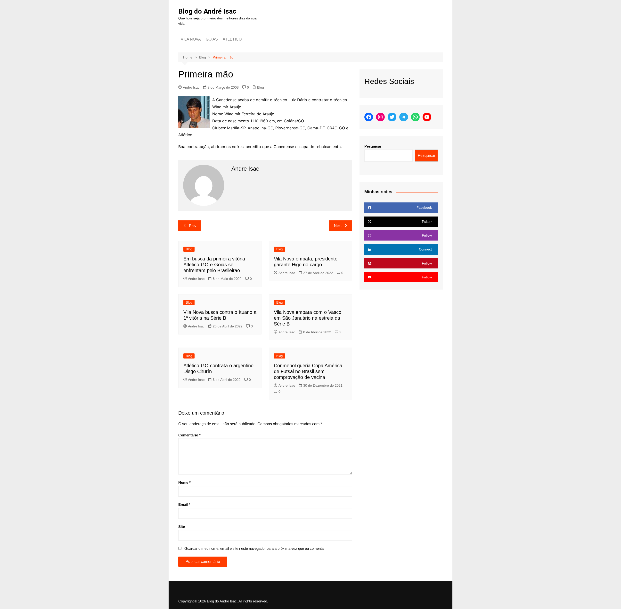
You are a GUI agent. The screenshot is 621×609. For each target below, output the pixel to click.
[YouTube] (427, 117)
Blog (260, 87)
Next (338, 226)
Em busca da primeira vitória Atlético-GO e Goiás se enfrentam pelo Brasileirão (214, 264)
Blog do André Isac (207, 11)
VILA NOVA (191, 39)
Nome (184, 482)
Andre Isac (191, 87)
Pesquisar (372, 146)
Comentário (189, 435)
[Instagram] (380, 117)
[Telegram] (403, 117)
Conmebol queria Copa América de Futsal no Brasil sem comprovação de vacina (308, 371)
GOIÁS (212, 39)
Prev (192, 226)
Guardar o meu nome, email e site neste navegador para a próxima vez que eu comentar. (255, 548)
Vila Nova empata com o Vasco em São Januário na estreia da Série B (307, 317)
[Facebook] (368, 117)
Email (184, 504)
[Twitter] (392, 117)
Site (181, 527)
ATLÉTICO (232, 39)
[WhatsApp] (415, 117)
